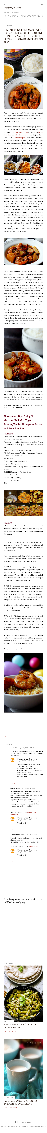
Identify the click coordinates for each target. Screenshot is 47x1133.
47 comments (13, 1031)
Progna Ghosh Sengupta (27, 759)
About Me (15, 16)
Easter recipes (19, 138)
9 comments (13, 1108)
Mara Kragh (33, 846)
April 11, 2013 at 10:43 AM (26, 761)
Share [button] (5, 736)
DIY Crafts (26, 16)
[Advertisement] (23, 933)
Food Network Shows (18, 132)
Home (6, 16)
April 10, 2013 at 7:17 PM (27, 748)
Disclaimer (37, 16)
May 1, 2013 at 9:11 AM (25, 820)
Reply (12, 783)
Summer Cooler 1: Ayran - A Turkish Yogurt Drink (20, 1102)
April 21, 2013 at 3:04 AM (29, 834)
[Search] (42, 3)
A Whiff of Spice (12, 8)
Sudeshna (14, 748)
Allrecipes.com (20, 135)
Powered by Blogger (25, 1122)
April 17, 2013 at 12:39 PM (29, 788)
